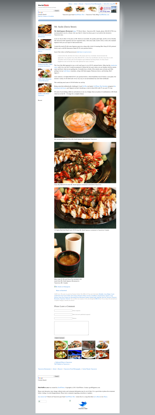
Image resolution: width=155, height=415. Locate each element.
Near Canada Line (66, 297)
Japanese (108, 295)
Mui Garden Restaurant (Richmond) (44, 35)
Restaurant (82, 297)
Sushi (95, 297)
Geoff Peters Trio (79, 14)
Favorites (89, 295)
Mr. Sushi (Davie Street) (65, 26)
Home (70, 4)
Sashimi (87, 297)
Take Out (104, 297)
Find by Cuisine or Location (46, 16)
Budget (109, 294)
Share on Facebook (61, 290)
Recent (81, 4)
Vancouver (108, 297)
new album (97, 397)
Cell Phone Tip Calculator (100, 86)
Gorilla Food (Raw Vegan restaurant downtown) (45, 65)
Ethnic (84, 295)
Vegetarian (62, 299)
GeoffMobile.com (104, 14)
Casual (112, 294)
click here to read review (84, 52)
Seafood (91, 297)
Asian (105, 294)
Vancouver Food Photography (93, 4)
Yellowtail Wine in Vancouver (63, 362)
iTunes (105, 397)
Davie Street (74, 295)
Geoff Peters (61, 387)
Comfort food (57, 295)
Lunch (60, 297)
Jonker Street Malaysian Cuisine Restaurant (44, 80)
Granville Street (101, 295)
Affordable (101, 294)
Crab (62, 295)
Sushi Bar (99, 297)
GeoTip (85, 86)
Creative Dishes (67, 295)
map (74, 31)
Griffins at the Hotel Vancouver (43, 94)
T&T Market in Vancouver (61, 364)
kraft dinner (67, 71)
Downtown (80, 295)
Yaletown (68, 299)
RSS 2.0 (97, 299)
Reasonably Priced (75, 297)
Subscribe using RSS (109, 4)
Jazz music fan (42, 397)
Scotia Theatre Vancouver (90, 369)
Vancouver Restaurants (44, 369)
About (75, 4)
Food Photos (94, 295)
